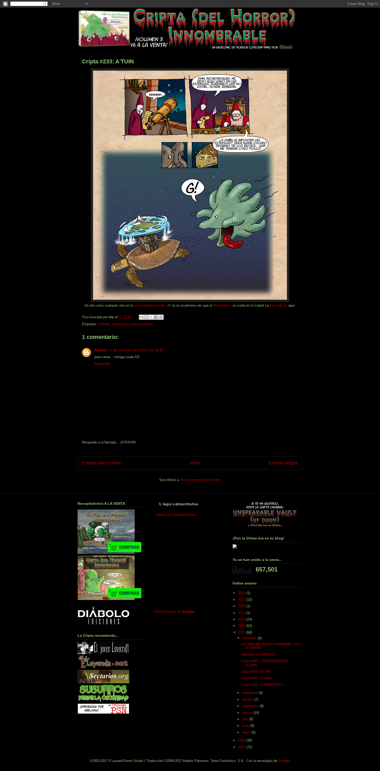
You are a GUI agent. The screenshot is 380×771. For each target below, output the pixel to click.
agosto (247, 713)
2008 (242, 740)
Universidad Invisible (149, 305)
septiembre (251, 706)
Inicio (195, 463)
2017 (242, 600)
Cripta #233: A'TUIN (255, 671)
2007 (242, 747)
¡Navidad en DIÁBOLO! (258, 654)
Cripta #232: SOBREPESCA (262, 685)
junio (246, 726)
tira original (278, 305)
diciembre (250, 638)
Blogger (283, 761)
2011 (242, 632)
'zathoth (104, 324)
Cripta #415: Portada (256, 678)
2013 (242, 619)
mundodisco (121, 324)
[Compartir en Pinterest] (161, 317)
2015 (242, 606)
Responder (102, 364)
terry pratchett (142, 324)
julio (245, 719)
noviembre (250, 693)
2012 (242, 626)
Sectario (101, 350)
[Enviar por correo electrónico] (141, 317)
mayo (247, 732)
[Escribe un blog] (146, 317)
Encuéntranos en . (175, 611)
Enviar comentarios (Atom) (201, 480)
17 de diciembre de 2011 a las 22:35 (136, 350)
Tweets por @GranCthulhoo (175, 515)
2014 (242, 613)
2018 (242, 593)
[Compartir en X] (151, 317)
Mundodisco (222, 305)
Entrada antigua (283, 463)
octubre (248, 699)
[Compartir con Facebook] (156, 317)
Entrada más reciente (101, 463)
